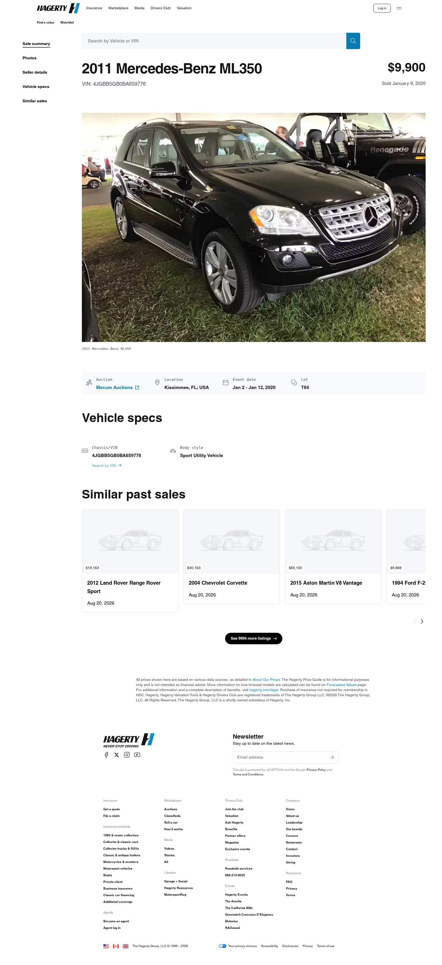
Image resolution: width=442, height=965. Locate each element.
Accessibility (269, 946)
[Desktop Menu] (399, 8)
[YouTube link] (137, 755)
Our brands (294, 829)
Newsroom (294, 842)
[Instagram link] (127, 755)
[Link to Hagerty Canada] (116, 946)
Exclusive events (237, 849)
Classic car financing (118, 895)
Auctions (170, 809)
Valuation (231, 815)
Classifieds (172, 815)
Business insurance (117, 888)
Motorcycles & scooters (120, 861)
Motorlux (231, 921)
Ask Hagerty (234, 822)
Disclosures (290, 946)
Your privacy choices (242, 946)
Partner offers (235, 835)
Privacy (291, 888)
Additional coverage (117, 901)
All (166, 861)
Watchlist (67, 22)
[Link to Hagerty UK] (125, 946)
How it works (173, 829)
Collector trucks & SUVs (121, 848)
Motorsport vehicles (117, 868)
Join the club (234, 809)
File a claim (111, 815)
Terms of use (326, 946)
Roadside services (238, 868)
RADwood (232, 927)
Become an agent (116, 921)
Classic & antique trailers (121, 855)
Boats (107, 875)
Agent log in (111, 927)
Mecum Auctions (114, 387)
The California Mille (239, 907)
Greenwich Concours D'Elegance (249, 914)
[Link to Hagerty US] (106, 946)
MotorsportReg (175, 894)
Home (290, 809)
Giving (290, 862)
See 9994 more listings (251, 638)
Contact (291, 849)
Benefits (231, 829)
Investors (293, 855)
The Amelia (233, 901)
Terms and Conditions (248, 774)
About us (292, 815)
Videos (169, 848)
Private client (113, 881)
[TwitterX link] (117, 755)
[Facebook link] (106, 755)
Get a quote (111, 809)
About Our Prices (266, 680)
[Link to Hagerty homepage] (128, 740)
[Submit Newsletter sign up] (332, 757)
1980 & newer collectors (121, 835)
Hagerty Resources (178, 888)
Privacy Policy (316, 769)
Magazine (232, 842)
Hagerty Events (236, 894)
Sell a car (171, 822)
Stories (169, 855)
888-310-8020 (235, 875)
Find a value (45, 22)
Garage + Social (175, 881)
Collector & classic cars (120, 842)
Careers (292, 835)
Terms (290, 895)
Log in (382, 8)
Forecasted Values (342, 685)
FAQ (289, 881)
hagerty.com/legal (263, 690)
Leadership (294, 822)
